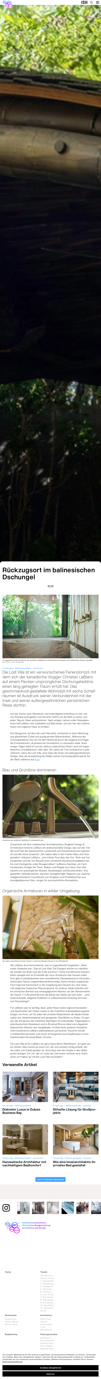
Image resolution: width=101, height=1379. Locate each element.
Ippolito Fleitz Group (49, 1348)
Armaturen (38, 668)
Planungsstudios (49, 1334)
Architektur (46, 1315)
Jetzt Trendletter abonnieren (50, 1179)
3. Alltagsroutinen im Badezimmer (49, 1286)
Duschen (87, 1106)
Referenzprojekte (23, 668)
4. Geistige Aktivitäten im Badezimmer (49, 1289)
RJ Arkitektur (47, 1340)
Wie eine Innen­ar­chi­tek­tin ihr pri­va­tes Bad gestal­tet (74, 1164)
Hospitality (11, 1319)
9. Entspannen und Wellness (49, 1302)
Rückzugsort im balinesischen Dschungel (48, 573)
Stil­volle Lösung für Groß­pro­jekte (74, 1111)
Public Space (11, 1321)
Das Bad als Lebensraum (49, 1275)
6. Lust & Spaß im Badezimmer (49, 1294)
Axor (37, 759)
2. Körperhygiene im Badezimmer (49, 1283)
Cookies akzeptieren (50, 1367)
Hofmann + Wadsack (49, 1337)
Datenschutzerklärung (12, 1362)
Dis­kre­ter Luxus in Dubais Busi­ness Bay (21, 1111)
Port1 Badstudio (48, 1346)
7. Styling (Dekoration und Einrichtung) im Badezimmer (49, 1297)
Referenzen (11, 1315)
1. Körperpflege (48, 1281)
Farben (43, 1321)
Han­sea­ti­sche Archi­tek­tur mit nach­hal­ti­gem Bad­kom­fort (24, 1164)
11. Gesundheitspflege (49, 1308)
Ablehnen (50, 1374)
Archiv (43, 1310)
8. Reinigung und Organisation (49, 1299)
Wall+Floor (45, 1319)
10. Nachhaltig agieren (49, 1305)
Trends (43, 1272)
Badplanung (11, 1334)
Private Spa (7, 668)
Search (91, 2)
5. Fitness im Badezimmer (49, 1291)
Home (8, 1272)
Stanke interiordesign (49, 1343)
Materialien (46, 1324)
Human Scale (47, 1278)
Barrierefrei (46, 1329)
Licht (43, 1327)
